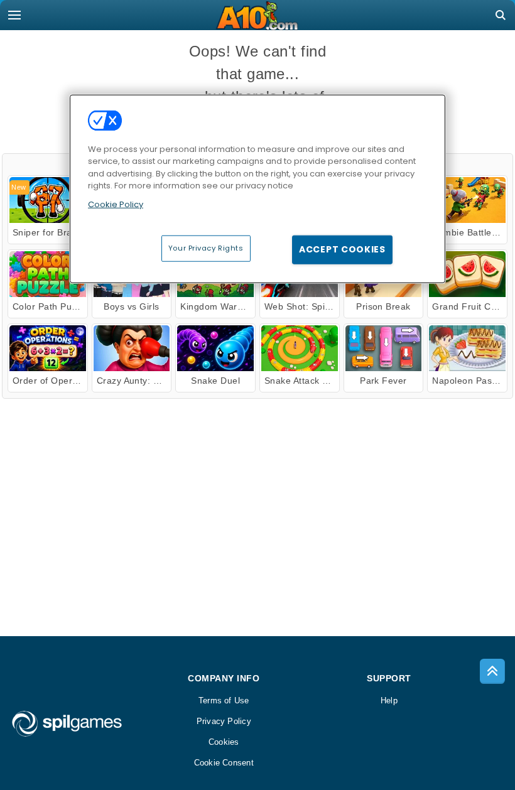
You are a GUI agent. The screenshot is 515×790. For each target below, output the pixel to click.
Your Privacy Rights (206, 248)
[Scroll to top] (492, 671)
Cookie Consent (224, 762)
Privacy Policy (224, 721)
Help (389, 700)
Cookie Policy (115, 204)
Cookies (224, 742)
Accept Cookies (342, 249)
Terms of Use (223, 700)
